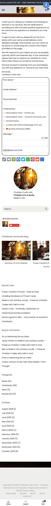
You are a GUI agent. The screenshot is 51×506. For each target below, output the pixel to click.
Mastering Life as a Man (18, 336)
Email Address (10, 89)
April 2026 (6, 426)
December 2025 (9, 442)
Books (4, 381)
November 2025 (9, 447)
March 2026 (7, 430)
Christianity (7, 385)
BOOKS (23, 493)
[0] (46, 10)
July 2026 (6, 413)
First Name (9, 80)
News (4, 389)
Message (8, 134)
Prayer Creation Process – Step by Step (20, 291)
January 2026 (8, 438)
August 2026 (7, 409)
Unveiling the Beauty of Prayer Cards (19, 296)
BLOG (33, 493)
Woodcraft (7, 394)
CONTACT (27, 496)
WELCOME (11, 493)
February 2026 (8, 434)
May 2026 (6, 421)
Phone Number (10, 99)
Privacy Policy (28, 490)
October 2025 (8, 451)
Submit (6, 150)
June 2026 (6, 417)
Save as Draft (16, 150)
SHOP (42, 493)
